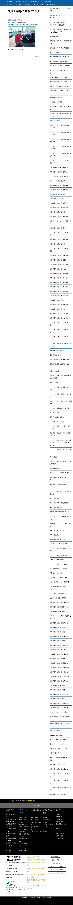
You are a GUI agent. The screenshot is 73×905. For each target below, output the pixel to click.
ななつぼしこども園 (57, 866)
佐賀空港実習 (54, 457)
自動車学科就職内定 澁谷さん (59, 300)
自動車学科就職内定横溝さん (59, 685)
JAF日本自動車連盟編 (57, 560)
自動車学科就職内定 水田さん (59, 287)
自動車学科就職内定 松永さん (59, 296)
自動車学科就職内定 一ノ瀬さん (60, 318)
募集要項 (27, 4)
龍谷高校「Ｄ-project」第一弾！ (60, 86)
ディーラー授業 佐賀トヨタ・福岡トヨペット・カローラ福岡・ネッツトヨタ (60, 442)
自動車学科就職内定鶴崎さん (59, 627)
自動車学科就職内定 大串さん (59, 216)
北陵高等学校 (57, 863)
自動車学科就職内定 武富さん (59, 244)
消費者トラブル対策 (56, 573)
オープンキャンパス (18, 902)
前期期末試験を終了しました (59, 539)
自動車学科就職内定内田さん (59, 654)
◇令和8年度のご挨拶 (56, 199)
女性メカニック (10, 848)
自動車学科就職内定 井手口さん (60, 167)
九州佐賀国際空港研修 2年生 (59, 61)
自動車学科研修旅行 (56, 468)
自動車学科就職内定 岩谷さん (59, 185)
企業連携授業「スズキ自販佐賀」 (60, 582)
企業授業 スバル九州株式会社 (60, 48)
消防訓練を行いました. (57, 421)
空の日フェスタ (55, 413)
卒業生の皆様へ (51, 4)
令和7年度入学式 (55, 753)
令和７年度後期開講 (56, 507)
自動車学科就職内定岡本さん (59, 794)
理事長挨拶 (59, 817)
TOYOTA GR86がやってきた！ (59, 77)
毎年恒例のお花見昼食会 (57, 194)
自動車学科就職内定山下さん (59, 636)
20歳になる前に (55, 52)
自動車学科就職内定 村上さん (59, 269)
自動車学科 (48, 2)
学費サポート (47, 822)
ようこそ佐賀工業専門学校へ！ (60, 176)
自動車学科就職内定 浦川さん (59, 313)
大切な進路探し (35, 817)
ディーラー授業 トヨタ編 (58, 555)
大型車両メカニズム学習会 (58, 577)
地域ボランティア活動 (57, 744)
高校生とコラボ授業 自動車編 (60, 66)
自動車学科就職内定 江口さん (59, 309)
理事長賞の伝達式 (55, 355)
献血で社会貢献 (55, 121)
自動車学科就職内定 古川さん (59, 208)
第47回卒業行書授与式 (57, 351)
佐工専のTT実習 (23, 824)
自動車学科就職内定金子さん (59, 703)
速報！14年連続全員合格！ (58, 181)
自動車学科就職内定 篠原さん (59, 190)
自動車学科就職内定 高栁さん (59, 228)
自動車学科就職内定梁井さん (59, 607)
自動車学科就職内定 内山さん (59, 264)
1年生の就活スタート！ (57, 98)
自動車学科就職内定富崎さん (59, 623)
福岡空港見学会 (55, 535)
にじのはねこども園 (57, 869)
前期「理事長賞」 (55, 498)
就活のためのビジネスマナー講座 (60, 82)
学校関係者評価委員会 (57, 102)
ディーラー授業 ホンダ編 (58, 564)
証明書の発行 (59, 836)
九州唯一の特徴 (23, 817)
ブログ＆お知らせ (21, 2)
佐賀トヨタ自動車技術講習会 (59, 503)
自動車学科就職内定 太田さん (59, 239)
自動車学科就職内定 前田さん (59, 278)
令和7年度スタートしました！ (59, 749)
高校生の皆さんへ (36, 2)
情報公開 (58, 829)
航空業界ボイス (23, 850)
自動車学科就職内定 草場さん (59, 273)
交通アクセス (59, 821)
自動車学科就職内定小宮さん (59, 672)
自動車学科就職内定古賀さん (59, 645)
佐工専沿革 (59, 819)
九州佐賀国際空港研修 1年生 (59, 57)
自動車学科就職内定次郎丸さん (60, 676)
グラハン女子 (22, 848)
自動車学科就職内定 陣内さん (59, 291)
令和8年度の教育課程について (59, 512)
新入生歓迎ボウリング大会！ (59, 740)
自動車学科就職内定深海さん (59, 764)
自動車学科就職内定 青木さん (59, 282)
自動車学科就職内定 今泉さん (59, 172)
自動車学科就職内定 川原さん (59, 203)
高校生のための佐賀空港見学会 (60, 359)
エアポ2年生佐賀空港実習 (58, 593)
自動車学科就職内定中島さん (59, 611)
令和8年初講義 (54, 371)
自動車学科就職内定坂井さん (59, 641)
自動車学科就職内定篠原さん (59, 694)
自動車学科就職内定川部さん (59, 632)
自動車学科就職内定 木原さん (59, 260)
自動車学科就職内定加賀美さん (60, 708)
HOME (11, 2)
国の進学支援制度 (48, 824)
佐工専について (38, 4)
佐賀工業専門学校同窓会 (57, 872)
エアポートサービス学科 (14, 4)
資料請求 (45, 831)
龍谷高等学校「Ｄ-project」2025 (60, 602)
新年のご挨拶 (54, 383)
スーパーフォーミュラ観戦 (58, 712)
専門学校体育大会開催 (57, 417)
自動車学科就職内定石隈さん (59, 663)
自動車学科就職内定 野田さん (59, 212)
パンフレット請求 (54, 902)
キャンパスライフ (36, 819)
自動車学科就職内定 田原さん (59, 255)
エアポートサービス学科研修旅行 (60, 473)
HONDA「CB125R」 (56, 735)
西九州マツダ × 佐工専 (57, 530)
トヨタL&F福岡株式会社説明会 (59, 408)
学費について (47, 819)
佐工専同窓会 (59, 838)
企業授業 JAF (54, 36)
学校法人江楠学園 (57, 860)
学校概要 (58, 814)
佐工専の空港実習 (24, 827)
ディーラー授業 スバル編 (58, 569)
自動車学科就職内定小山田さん (60, 667)
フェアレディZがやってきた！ (59, 544)
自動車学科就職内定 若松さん (59, 305)
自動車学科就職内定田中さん (59, 659)
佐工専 (15, 801)
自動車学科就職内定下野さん (59, 650)
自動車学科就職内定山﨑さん (59, 681)
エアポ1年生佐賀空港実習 (58, 598)
